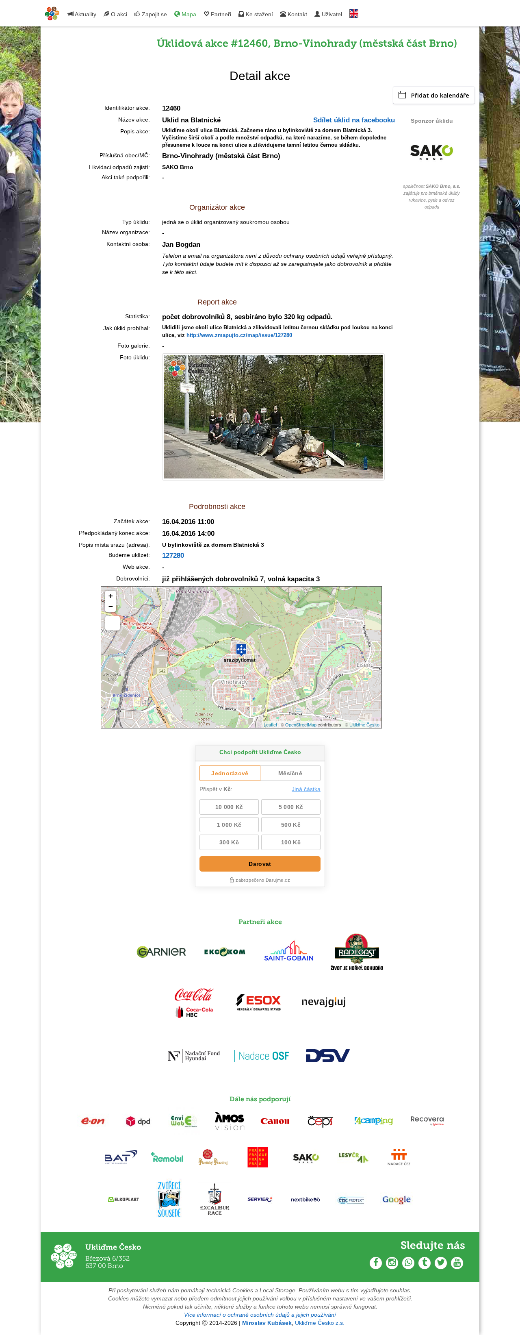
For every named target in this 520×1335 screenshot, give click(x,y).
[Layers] (112, 623)
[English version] (354, 11)
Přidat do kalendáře (440, 95)
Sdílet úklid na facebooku (354, 120)
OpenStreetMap (300, 724)
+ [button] (110, 595)
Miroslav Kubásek (267, 1323)
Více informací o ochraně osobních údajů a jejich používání (260, 1314)
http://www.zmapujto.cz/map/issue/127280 (239, 335)
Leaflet (270, 724)
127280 (173, 555)
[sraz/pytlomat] (241, 646)
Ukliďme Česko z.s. (319, 1323)
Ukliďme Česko (364, 724)
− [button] (110, 606)
